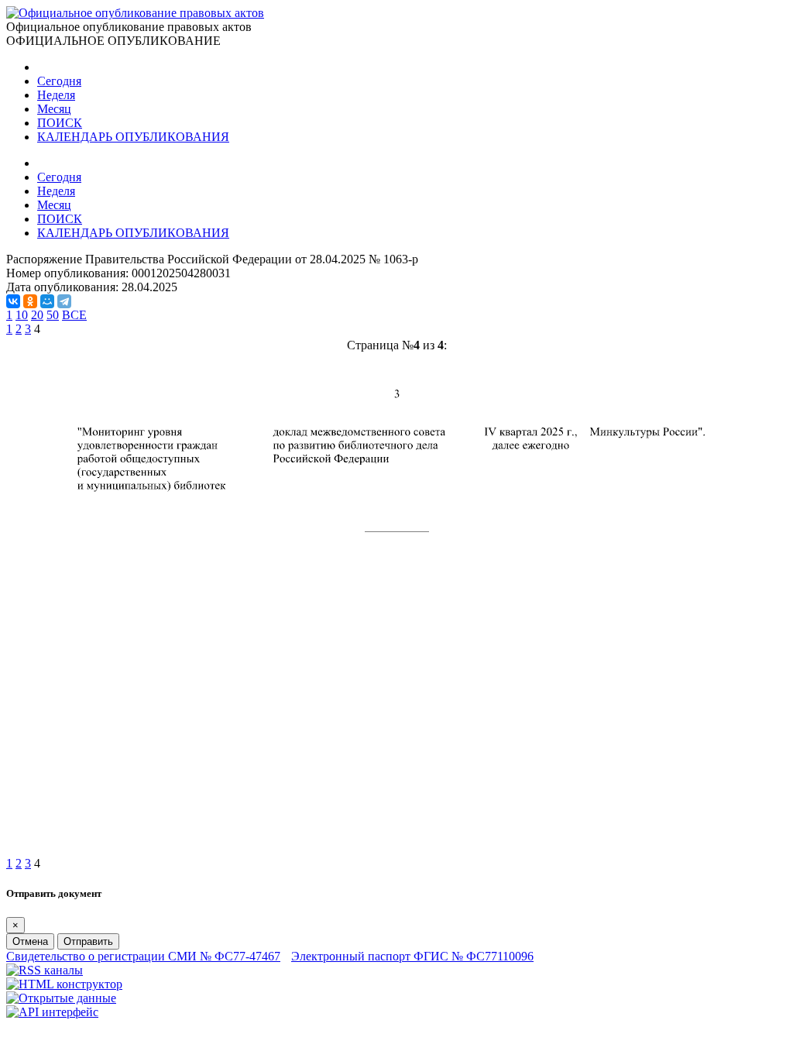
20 (37, 314)
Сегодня (59, 81)
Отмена (30, 941)
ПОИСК (59, 122)
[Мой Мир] (47, 301)
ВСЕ (74, 314)
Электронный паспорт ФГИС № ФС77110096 (412, 956)
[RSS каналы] (44, 970)
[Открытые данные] (61, 998)
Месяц (54, 108)
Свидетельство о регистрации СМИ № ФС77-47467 (143, 956)
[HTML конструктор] (64, 984)
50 (52, 314)
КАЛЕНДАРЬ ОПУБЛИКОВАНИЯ (133, 136)
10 (21, 314)
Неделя (56, 94)
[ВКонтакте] (13, 301)
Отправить (88, 941)
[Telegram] (64, 301)
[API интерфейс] (52, 1011)
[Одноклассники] (30, 301)
